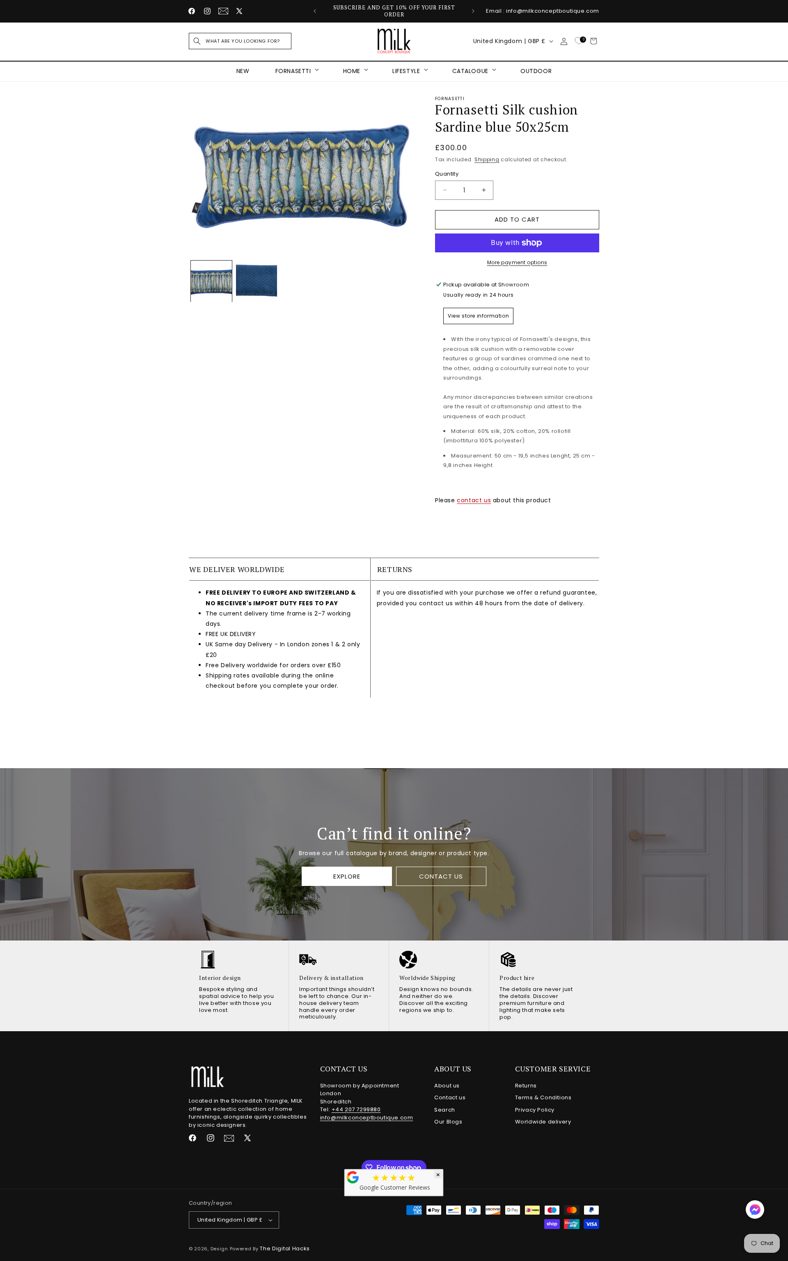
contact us (474, 500)
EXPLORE (346, 876)
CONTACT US (441, 876)
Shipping (486, 159)
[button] (240, 41)
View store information (478, 315)
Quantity (446, 174)
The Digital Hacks (285, 1248)
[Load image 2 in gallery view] (256, 281)
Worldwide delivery (543, 1122)
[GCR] (353, 1177)
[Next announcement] (473, 11)
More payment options (517, 262)
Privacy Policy (534, 1110)
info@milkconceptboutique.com (366, 1117)
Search (444, 1110)
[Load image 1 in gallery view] (211, 281)
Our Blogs (448, 1122)
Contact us (449, 1097)
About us (447, 1085)
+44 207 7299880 (356, 1109)
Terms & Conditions (543, 1097)
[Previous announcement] (315, 11)
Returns (526, 1085)
